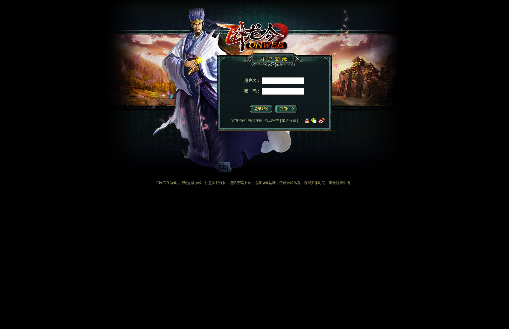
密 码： (252, 91)
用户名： (252, 80)
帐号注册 (255, 120)
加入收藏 (289, 120)
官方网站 (239, 120)
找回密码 (272, 120)
